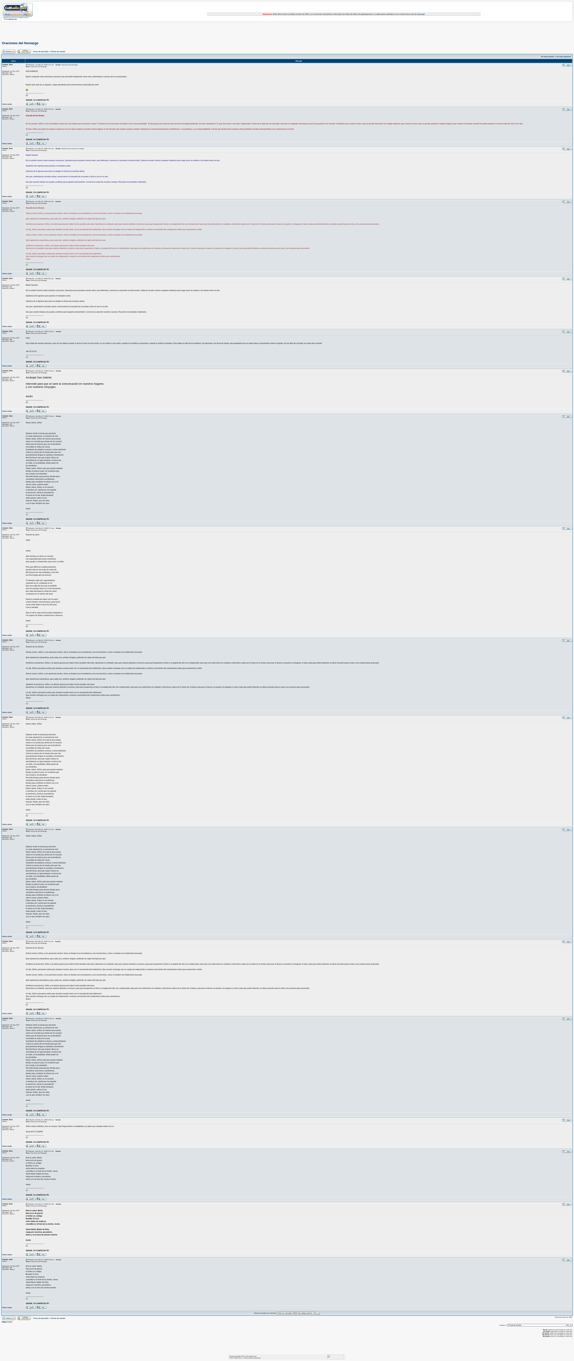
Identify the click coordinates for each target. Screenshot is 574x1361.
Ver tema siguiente (563, 57)
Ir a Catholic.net (10, 19)
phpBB (238, 1356)
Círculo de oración (58, 51)
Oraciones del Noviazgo (20, 43)
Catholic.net (237, 1358)
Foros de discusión (40, 51)
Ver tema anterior (547, 57)
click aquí (421, 14)
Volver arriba (7, 104)
